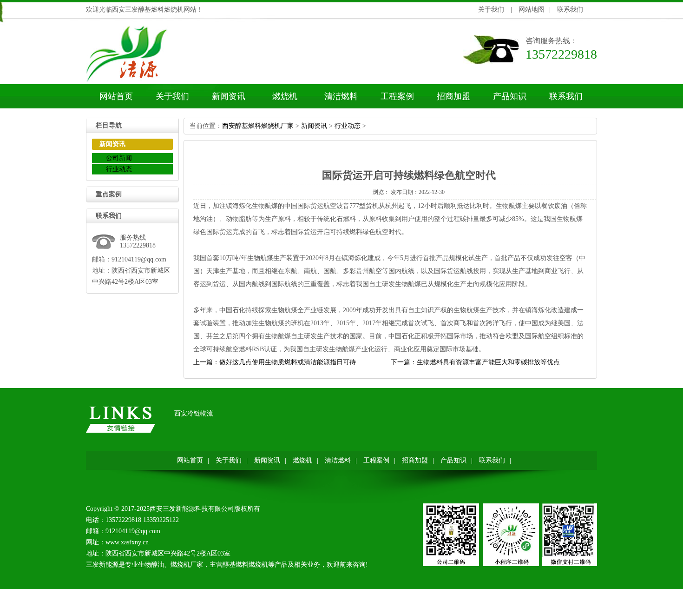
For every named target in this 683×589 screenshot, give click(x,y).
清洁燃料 (341, 96)
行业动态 (119, 169)
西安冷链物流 (193, 413)
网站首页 (116, 96)
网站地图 (532, 9)
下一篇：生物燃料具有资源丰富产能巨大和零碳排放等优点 (475, 362)
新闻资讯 (228, 96)
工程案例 (397, 96)
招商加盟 (453, 96)
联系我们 (570, 9)
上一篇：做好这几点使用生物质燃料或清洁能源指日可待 (274, 362)
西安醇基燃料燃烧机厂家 (258, 125)
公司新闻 (119, 157)
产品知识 (509, 96)
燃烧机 (284, 96)
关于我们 (491, 9)
